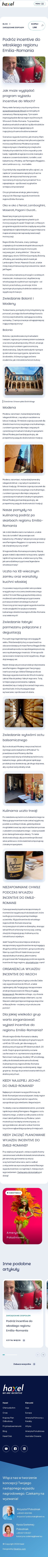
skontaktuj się (32, 962)
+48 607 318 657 (23, 1533)
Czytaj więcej (13, 1340)
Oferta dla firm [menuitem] (9, 1408)
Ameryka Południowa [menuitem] (34, 1431)
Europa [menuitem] (28, 1413)
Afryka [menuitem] (28, 1426)
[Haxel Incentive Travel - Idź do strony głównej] (8, 4)
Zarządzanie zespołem (13, 27)
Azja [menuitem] (27, 1408)
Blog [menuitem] (5, 1431)
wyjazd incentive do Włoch (14, 111)
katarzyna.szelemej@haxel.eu (29, 1536)
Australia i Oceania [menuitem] (33, 1436)
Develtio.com (20, 1549)
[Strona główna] (24, 1389)
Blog (5, 24)
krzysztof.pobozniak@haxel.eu (31, 1516)
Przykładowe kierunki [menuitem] (12, 1426)
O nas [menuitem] (5, 1413)
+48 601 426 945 (24, 1513)
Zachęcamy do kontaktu (28, 1172)
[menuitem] (6, 1448)
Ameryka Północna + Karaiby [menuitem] (34, 1419)
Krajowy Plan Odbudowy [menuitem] (8, 1419)
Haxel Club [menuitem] (7, 1436)
